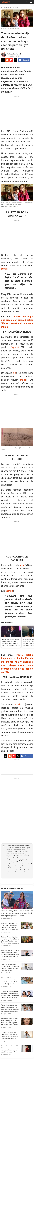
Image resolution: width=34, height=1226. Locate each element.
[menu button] (30, 1)
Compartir (26, 60)
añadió (23, 379)
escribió (9, 590)
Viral (16, 7)
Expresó (15, 347)
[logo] (6, 2)
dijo (14, 372)
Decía (4, 268)
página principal (6, 7)
